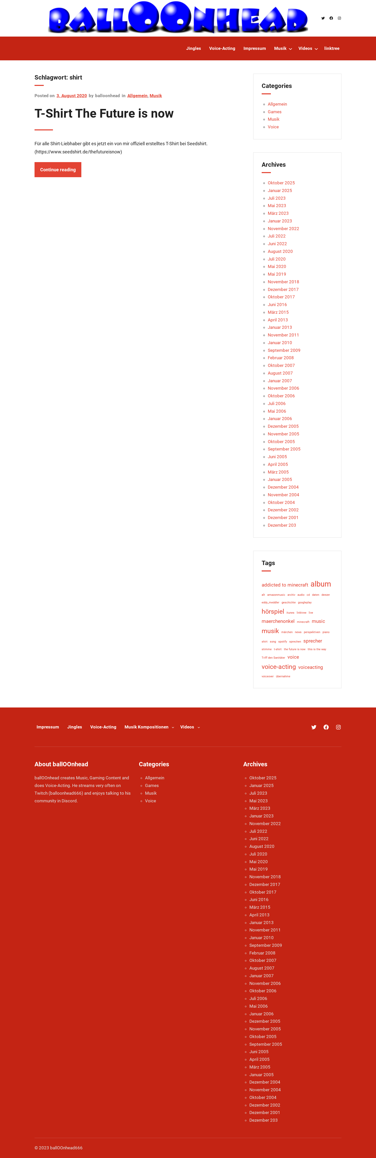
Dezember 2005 (283, 426)
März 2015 (278, 312)
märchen (287, 632)
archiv (291, 595)
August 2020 (280, 251)
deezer (326, 595)
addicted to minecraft (285, 585)
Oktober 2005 (281, 441)
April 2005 (278, 464)
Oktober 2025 (281, 182)
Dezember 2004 (283, 487)
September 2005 (284, 449)
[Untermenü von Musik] (290, 49)
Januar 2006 (280, 418)
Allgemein (137, 95)
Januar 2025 (280, 190)
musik (270, 631)
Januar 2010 (280, 342)
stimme (267, 649)
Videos (187, 726)
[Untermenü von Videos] (316, 49)
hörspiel (273, 611)
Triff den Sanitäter (273, 657)
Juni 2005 (277, 456)
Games (275, 111)
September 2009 (284, 350)
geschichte (289, 602)
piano (326, 632)
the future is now (294, 649)
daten (315, 595)
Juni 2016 (277, 304)
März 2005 (278, 472)
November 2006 (283, 388)
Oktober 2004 (281, 502)
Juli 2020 (277, 259)
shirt (265, 641)
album (321, 584)
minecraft (303, 622)
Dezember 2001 (283, 517)
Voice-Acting (103, 726)
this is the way (317, 649)
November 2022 (283, 228)
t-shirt (278, 649)
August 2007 (280, 373)
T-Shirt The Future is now (104, 113)
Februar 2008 (281, 357)
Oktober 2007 (281, 365)
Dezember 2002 (283, 509)
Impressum (48, 726)
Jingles (74, 726)
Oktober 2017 (281, 296)
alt (263, 595)
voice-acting (279, 666)
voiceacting (310, 667)
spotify (282, 641)
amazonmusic (276, 595)
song (273, 641)
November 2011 (283, 335)
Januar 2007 (280, 380)
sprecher (312, 641)
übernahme (283, 676)
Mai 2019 (277, 274)
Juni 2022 (277, 243)
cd (308, 595)
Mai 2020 (277, 266)
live (311, 612)
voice (293, 657)
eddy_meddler (270, 602)
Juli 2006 (277, 403)
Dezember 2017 (283, 289)
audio (300, 595)
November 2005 (283, 433)
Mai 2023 (277, 205)
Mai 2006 (277, 411)
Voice (273, 126)
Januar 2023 (280, 220)
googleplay (305, 602)
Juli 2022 (277, 236)
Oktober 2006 (281, 395)
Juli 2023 (277, 198)
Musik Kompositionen (147, 726)
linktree (301, 612)
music (318, 621)
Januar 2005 (280, 479)
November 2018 (283, 281)
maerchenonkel (278, 621)
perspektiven (312, 632)
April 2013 (278, 319)
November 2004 (283, 494)
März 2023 (278, 213)
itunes (290, 612)
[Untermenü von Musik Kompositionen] (173, 727)
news (298, 632)
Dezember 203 (282, 525)
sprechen (295, 641)
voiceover (268, 676)
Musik (156, 95)
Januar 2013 (280, 327)
